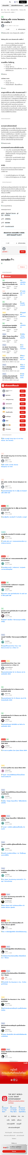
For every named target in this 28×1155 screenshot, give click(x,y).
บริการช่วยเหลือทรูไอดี (14, 1128)
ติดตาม (22, 252)
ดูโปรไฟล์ (4, 252)
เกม (23, 1116)
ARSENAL (7, 215)
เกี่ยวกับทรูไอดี (8, 1132)
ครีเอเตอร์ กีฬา (14, 10)
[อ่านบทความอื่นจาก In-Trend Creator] (4, 248)
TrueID (4, 2)
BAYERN (7, 223)
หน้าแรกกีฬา (5, 5)
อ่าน (5, 10)
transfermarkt (9, 226)
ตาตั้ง (8, 1120)
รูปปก (2, 213)
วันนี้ (5, 1116)
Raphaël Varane (11, 213)
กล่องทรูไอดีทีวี (11, 1124)
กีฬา (8, 10)
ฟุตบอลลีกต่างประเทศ (17, 5)
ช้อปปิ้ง (13, 1120)
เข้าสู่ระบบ (23, 2)
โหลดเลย (14, 1151)
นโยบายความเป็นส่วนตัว (9, 1135)
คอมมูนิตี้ (19, 1124)
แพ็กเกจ (19, 1120)
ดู (8, 1116)
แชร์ (8, 29)
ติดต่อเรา (14, 1138)
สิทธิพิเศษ (13, 1116)
